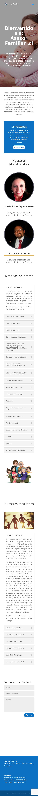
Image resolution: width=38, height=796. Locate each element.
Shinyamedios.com (25, 793)
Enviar (29, 715)
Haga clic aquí (19, 147)
